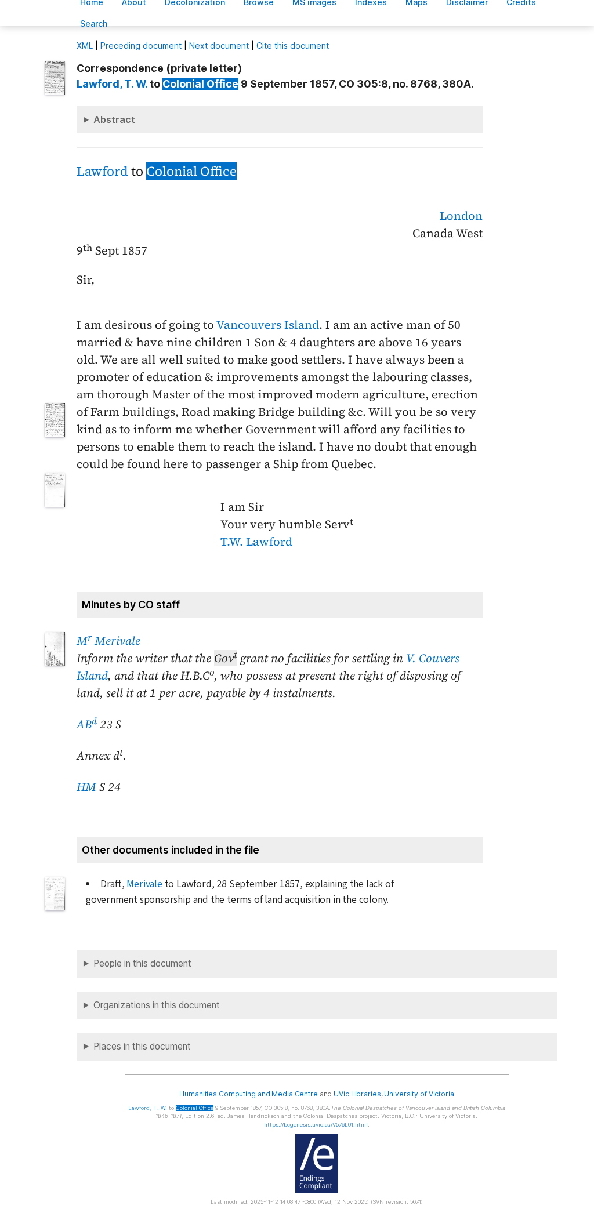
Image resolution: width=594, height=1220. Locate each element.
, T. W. (112, 84)
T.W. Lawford (256, 541)
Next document (219, 45)
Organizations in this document (156, 1005)
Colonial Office (200, 84)
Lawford (102, 171)
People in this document (142, 963)
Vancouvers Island (267, 325)
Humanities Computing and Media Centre (248, 1094)
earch (94, 23)
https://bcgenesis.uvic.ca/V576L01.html (316, 1124)
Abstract (114, 119)
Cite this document (292, 45)
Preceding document (141, 45)
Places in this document (142, 1046)
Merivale (144, 884)
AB (87, 724)
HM (86, 787)
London (461, 216)
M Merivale (108, 641)
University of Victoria (419, 1094)
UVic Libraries (357, 1094)
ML (85, 45)
